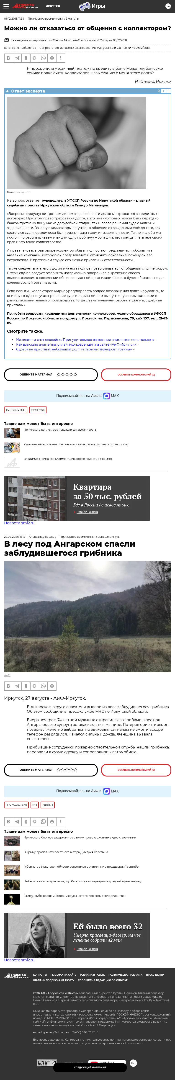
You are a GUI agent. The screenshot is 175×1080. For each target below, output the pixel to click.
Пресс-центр (155, 974)
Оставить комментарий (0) (136, 374)
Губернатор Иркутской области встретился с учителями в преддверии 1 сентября (82, 866)
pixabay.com (22, 192)
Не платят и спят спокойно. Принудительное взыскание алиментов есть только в (85, 340)
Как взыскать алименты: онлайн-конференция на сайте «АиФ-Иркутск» (76, 344)
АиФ (7, 675)
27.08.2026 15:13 (14, 536)
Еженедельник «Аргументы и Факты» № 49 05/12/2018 (112, 47)
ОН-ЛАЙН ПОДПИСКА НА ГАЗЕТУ (53, 980)
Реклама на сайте (63, 974)
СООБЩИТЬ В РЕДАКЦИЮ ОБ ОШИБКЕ (103, 980)
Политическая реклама (125, 974)
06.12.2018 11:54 (14, 18)
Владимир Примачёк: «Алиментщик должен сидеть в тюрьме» (68, 458)
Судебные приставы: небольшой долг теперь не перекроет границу (74, 349)
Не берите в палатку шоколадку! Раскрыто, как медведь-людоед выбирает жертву (82, 881)
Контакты (40, 974)
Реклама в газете (92, 974)
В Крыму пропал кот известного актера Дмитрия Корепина (66, 852)
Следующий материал (90, 1067)
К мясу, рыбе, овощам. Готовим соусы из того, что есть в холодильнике (74, 895)
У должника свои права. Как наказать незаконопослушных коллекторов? (76, 444)
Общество (29, 47)
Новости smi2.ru (19, 523)
